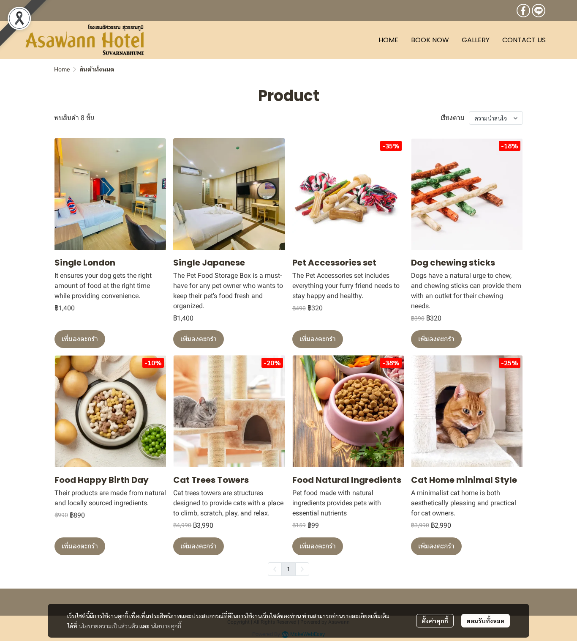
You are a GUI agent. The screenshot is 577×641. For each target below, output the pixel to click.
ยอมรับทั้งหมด (485, 621)
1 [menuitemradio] (288, 569)
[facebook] (523, 10)
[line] (538, 10)
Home (62, 69)
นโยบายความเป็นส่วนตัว (108, 626)
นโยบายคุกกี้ (166, 626)
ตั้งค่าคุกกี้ (435, 621)
